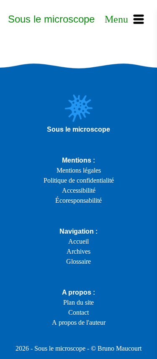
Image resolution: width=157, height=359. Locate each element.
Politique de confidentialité (79, 180)
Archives (78, 251)
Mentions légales (79, 170)
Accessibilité (78, 190)
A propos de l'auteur (79, 322)
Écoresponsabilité (78, 200)
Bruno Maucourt (120, 348)
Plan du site (78, 302)
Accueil (78, 241)
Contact (78, 312)
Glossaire (78, 261)
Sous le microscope (51, 19)
